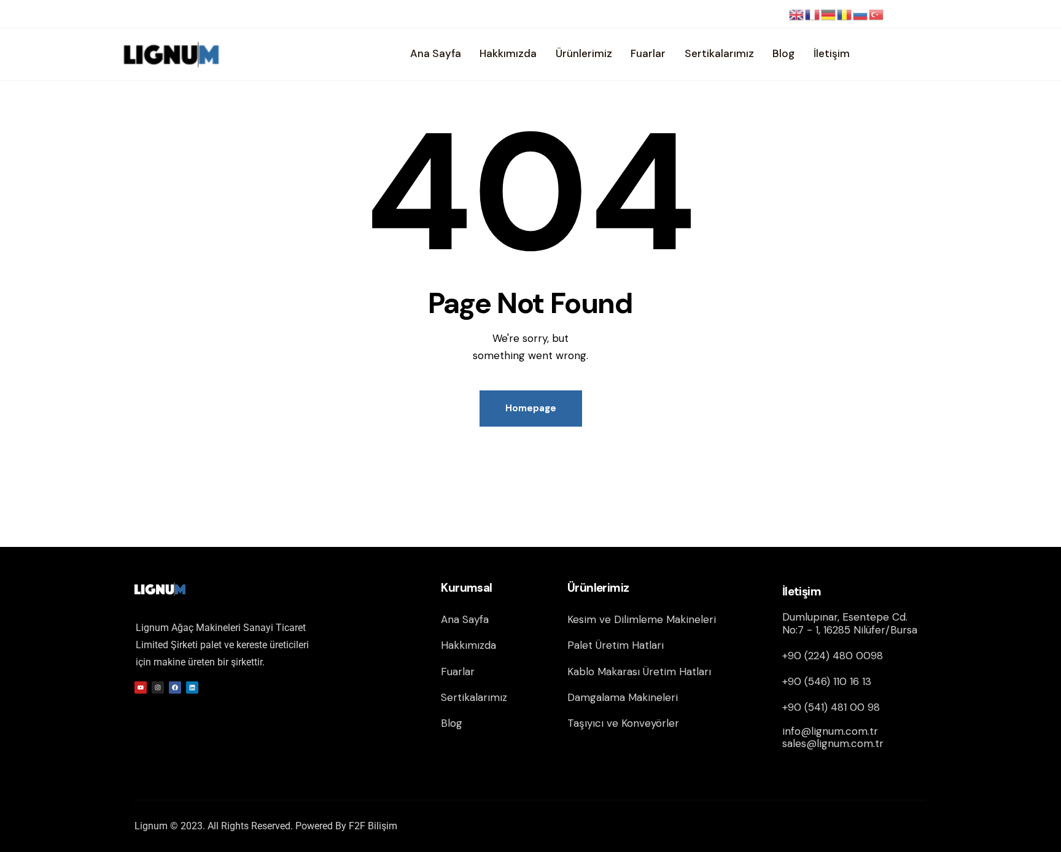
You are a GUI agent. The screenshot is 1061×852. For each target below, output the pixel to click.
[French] (813, 14)
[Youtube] (140, 687)
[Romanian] (845, 14)
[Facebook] (175, 687)
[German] (829, 14)
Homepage (530, 408)
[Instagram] (158, 687)
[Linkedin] (192, 687)
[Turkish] (877, 14)
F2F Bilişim (373, 826)
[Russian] (861, 14)
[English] (797, 14)
